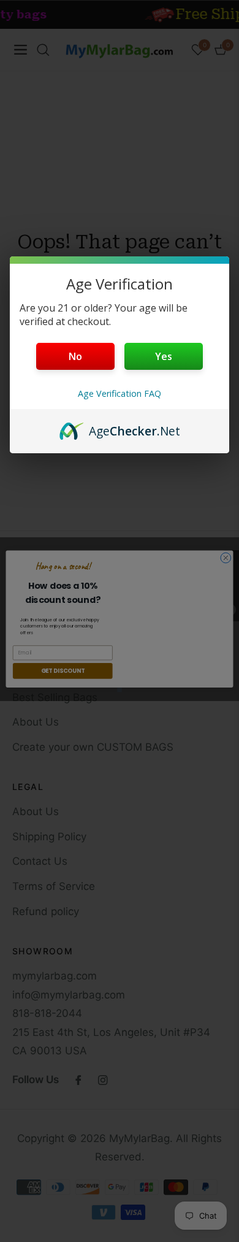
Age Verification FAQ (119, 393)
